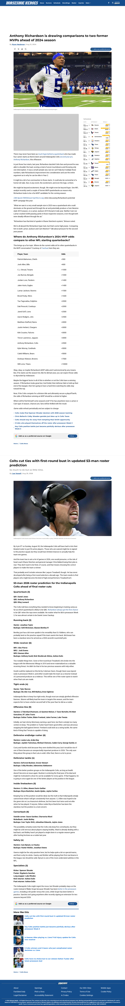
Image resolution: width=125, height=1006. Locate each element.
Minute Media (14, 1000)
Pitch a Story (39, 992)
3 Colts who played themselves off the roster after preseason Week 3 (43, 423)
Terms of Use (85, 992)
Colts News (24, 443)
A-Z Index (65, 995)
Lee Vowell (16, 473)
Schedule (57, 3)
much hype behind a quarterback (51, 154)
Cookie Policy (106, 992)
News (42, 3)
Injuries (81, 3)
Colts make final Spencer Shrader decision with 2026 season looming (43, 413)
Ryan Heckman (18, 44)
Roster (74, 3)
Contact (64, 988)
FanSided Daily (19, 992)
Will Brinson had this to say (29, 198)
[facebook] (108, 3)
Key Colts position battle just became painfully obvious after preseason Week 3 (45, 427)
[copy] (25, 49)
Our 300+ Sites (85, 988)
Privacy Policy (66, 992)
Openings (38, 988)
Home (16, 443)
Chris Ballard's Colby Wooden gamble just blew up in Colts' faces (42, 416)
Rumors (49, 3)
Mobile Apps (106, 988)
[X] (113, 3)
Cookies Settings (86, 995)
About (16, 988)
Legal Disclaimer (20, 995)
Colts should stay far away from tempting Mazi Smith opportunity (42, 420)
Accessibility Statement (44, 995)
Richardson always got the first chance (63, 610)
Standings (66, 3)
